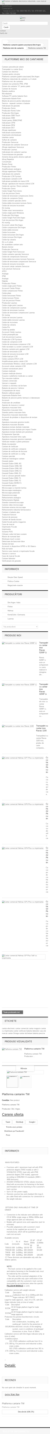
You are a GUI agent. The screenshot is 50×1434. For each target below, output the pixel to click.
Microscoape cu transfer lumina (14, 488)
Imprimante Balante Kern (11, 395)
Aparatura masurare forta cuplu (14, 437)
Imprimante (6, 529)
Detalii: (10, 1365)
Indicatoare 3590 (8, 118)
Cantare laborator (8, 558)
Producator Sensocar (10, 142)
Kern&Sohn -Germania (16, 615)
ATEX (4, 271)
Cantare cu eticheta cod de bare (14, 386)
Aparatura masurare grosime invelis (15, 422)
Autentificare (7, 6)
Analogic (5, 274)
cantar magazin (35, 1028)
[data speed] (25, 19)
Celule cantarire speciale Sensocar (15, 254)
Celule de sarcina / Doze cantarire (15, 186)
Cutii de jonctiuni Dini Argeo (12, 220)
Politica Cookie (13, 581)
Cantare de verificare (10, 447)
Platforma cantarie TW (13, 1403)
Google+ (32, 1122)
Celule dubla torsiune (10, 230)
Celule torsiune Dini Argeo (12, 237)
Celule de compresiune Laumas (14, 308)
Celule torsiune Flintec (10, 298)
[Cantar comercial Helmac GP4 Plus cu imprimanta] (22, 848)
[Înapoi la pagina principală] (4, 41)
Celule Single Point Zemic (12, 191)
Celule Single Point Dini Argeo (13, 218)
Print (8, 1135)
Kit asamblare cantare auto (12, 245)
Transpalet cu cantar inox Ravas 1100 (42, 728)
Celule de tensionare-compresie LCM (16, 344)
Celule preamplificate (10, 335)
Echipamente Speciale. (11, 434)
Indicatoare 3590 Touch (11, 116)
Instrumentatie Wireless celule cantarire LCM (19, 364)
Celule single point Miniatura (13, 213)
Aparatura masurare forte (11, 408)
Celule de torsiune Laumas (12, 318)
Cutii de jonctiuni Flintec (11, 300)
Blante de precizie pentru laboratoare (16, 101)
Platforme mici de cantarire (12, 81)
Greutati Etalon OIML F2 (11, 481)
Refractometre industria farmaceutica (16, 510)
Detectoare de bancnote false (13, 541)
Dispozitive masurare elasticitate (14, 415)
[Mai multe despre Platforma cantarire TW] (12, 1049)
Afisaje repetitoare (9, 130)
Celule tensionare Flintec (11, 296)
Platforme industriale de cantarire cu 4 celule (19, 79)
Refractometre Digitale (10, 500)
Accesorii (5, 400)
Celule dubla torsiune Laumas (13, 320)
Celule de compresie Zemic (12, 198)
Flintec (10, 607)
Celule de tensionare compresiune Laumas (18, 313)
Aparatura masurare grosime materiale (16, 439)
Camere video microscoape (12, 505)
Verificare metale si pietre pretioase (15, 442)
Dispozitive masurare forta (12, 410)
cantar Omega (13, 1033)
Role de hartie (7, 549)
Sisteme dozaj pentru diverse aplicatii (16, 157)
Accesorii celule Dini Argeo (12, 225)
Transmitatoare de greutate (12, 154)
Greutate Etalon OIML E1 (12, 471)
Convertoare (6, 162)
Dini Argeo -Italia (13, 603)
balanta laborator (33, 1031)
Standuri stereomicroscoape (13, 502)
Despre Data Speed (15, 577)
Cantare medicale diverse (12, 373)
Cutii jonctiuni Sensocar (11, 269)
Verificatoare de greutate (11, 561)
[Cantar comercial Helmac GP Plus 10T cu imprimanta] (23, 956)
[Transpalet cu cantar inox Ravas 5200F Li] (19, 643)
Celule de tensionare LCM (12, 352)
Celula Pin (6, 327)
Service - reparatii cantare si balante (16, 103)
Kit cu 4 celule (7, 242)
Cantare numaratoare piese (12, 369)
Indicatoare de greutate (11, 106)
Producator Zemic (9, 108)
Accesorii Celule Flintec (11, 288)
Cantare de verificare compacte (14, 449)
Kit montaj (6, 208)
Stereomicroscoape (9, 495)
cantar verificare (19, 1031)
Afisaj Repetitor (8, 159)
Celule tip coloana (9, 240)
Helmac (10, 611)
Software (5, 420)
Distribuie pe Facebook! (14, 1131)
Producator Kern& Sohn (11, 111)
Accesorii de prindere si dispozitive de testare (19, 417)
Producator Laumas (9, 150)
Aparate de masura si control (13, 405)
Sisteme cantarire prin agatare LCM (15, 349)
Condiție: (5, 1100)
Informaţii (12, 569)
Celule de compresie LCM (12, 342)
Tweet (7, 1122)
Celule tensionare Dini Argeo (13, 235)
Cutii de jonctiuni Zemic (11, 193)
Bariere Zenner (7, 247)
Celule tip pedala (8, 330)
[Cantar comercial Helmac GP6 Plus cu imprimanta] (22, 804)
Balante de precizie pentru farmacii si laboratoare (21, 398)
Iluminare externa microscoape (14, 507)
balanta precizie (39, 1033)
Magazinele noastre (15, 585)
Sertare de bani (8, 544)
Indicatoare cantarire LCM (12, 179)
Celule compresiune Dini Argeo (14, 227)
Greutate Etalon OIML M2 (12, 466)
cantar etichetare (26, 1033)
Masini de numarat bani (11, 537)
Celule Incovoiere (8, 232)
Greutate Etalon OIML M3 (12, 468)
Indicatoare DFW (8, 125)
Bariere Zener (7, 164)
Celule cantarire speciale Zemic (14, 201)
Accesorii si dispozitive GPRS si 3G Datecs (19, 546)
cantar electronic (8, 1028)
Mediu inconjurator (9, 444)
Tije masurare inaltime (10, 378)
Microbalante (7, 94)
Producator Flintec (9, 167)
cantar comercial (22, 1028)
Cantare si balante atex (11, 512)
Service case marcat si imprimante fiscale (18, 551)
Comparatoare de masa (11, 391)
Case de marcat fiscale (11, 556)
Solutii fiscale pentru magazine (14, 522)
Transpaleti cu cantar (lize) (12, 69)
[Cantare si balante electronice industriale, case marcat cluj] (25, 2)
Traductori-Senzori (9, 515)
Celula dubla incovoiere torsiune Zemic (17, 203)
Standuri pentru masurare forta (13, 412)
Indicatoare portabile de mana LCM (15, 181)
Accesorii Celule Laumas (11, 332)
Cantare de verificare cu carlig (13, 454)
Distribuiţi (19, 1122)
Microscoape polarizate (11, 493)
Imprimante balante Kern (11, 98)
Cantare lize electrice (10, 72)
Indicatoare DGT (8, 128)
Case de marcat (8, 524)
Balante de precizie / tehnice (13, 388)
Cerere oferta (12, 1114)
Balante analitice (8, 91)
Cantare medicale (8, 371)
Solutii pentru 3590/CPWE (12, 120)
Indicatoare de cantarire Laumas (14, 152)
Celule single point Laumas (12, 305)
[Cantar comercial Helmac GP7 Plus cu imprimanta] (22, 758)
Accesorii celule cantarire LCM (14, 366)
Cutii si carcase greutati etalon (13, 476)
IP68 (4, 276)
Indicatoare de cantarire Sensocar (15, 145)
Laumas (10, 619)
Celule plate (6, 293)
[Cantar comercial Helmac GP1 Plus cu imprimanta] (22, 902)
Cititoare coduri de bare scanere (14, 534)
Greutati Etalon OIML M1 (11, 464)
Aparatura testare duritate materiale (15, 427)
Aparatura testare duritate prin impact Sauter (19, 429)
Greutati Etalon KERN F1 (11, 483)
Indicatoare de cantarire (11, 174)
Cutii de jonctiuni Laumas (11, 337)
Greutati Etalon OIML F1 (11, 478)
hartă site (3, 33)
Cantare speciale (8, 456)
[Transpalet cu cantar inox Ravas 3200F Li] (19, 684)
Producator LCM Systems (12, 339)
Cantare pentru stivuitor (11, 74)
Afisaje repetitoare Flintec (12, 171)
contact (3, 31)
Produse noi (13, 635)
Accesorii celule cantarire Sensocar (15, 266)
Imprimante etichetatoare (11, 135)
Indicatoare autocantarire (11, 133)
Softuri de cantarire (9, 140)
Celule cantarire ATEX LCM (12, 359)
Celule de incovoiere (10, 322)
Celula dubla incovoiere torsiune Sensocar (18, 259)
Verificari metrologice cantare (13, 459)
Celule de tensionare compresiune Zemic (17, 196)
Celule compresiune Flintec (12, 291)
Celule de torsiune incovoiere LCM (15, 354)
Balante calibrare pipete (11, 393)
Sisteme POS (7, 532)
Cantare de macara (9, 89)
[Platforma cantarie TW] (12, 1082)
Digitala (5, 281)
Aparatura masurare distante (13, 425)
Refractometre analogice (11, 498)
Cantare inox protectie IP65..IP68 (15, 84)
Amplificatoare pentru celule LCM (15, 361)
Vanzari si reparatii (9, 383)
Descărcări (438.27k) (25, 1412)
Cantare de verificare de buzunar (14, 451)
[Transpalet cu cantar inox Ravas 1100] (18, 726)
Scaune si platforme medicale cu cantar (17, 376)
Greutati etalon (7, 461)
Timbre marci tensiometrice (12, 210)
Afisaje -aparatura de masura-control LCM (18, 184)
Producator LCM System (11, 176)
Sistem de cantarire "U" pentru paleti (16, 86)
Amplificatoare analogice (11, 169)
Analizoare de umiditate (11, 403)
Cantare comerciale (9, 381)
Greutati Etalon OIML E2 (11, 473)
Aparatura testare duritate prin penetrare (17, 432)
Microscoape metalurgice (11, 490)
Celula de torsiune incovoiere (13, 264)
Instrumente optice (9, 485)
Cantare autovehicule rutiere (13, 67)
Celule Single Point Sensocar (13, 252)
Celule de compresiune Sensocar (14, 257)
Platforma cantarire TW (34, 1049)
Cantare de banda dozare (11, 520)
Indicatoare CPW (8, 123)
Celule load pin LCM (9, 356)
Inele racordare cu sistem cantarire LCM (17, 347)
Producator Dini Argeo (10, 113)
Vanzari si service (9, 554)
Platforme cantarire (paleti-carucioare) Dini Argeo (20, 77)
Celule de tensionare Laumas (13, 310)
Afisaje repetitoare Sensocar (13, 147)
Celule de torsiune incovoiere (13, 206)
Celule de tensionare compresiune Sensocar (19, 262)
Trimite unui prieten (14, 1127)
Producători (13, 594)
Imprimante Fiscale (9, 527)
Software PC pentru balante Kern (14, 96)
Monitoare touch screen (11, 539)
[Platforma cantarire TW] (25, 1082)
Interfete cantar (8, 137)
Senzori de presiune (9, 517)
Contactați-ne (7, 8)
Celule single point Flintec (12, 286)
